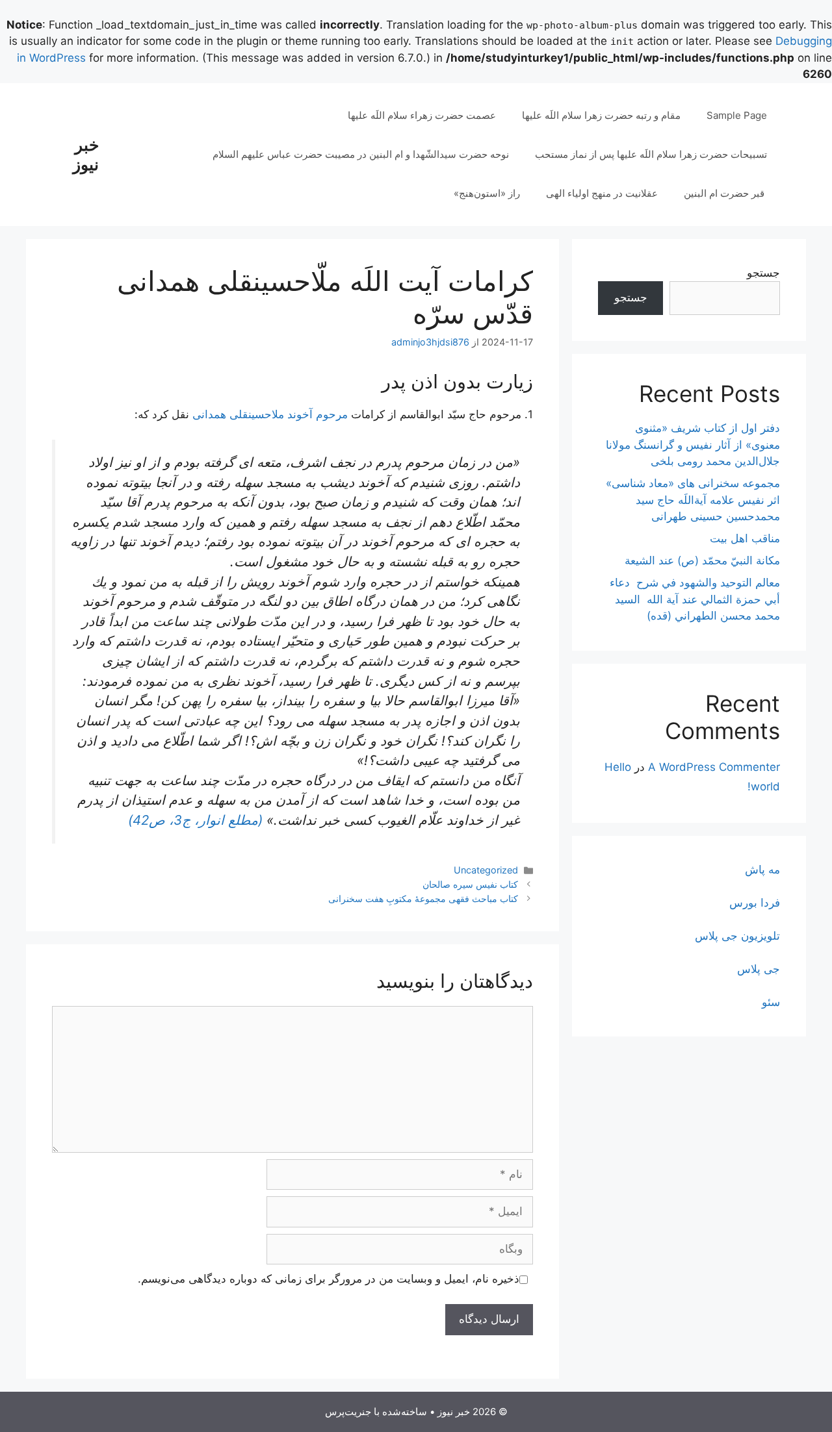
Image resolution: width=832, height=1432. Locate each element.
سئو (771, 1002)
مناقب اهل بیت (745, 538)
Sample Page (737, 115)
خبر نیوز (86, 154)
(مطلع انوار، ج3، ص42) (195, 820)
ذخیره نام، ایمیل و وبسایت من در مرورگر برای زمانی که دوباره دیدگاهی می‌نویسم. (328, 1278)
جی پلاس (758, 968)
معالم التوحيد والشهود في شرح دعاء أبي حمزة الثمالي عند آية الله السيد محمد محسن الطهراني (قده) (695, 599)
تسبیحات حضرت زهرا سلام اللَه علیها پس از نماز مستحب (651, 154)
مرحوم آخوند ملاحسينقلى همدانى (270, 414)
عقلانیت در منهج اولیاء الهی (602, 193)
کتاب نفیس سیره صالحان (470, 884)
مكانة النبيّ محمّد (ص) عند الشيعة (702, 560)
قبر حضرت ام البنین (725, 193)
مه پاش (762, 869)
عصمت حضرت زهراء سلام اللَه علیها (422, 115)
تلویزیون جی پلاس (737, 935)
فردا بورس (754, 902)
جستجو (763, 272)
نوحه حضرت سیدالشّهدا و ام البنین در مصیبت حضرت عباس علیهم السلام (361, 154)
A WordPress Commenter (714, 766)
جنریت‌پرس (348, 1411)
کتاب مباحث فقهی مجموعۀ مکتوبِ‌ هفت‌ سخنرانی (423, 898)
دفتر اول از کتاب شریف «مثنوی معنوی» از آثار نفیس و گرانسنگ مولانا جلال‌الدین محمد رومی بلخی (693, 444)
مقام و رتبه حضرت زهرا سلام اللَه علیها (601, 115)
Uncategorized (486, 869)
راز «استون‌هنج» (487, 193)
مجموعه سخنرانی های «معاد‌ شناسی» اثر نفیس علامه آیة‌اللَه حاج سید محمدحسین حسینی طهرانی (693, 500)
